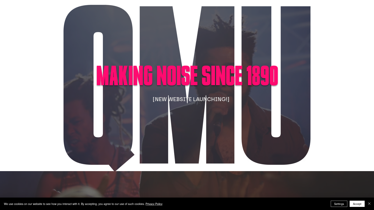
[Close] (369, 204)
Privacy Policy (154, 204)
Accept (357, 204)
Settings (339, 204)
